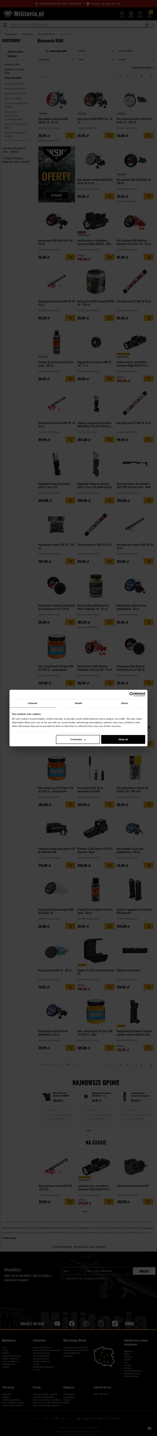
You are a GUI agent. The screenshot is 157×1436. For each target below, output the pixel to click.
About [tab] (124, 703)
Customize (76, 739)
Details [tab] (78, 703)
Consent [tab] (32, 703)
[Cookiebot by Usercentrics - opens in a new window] (131, 694)
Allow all (123, 739)
